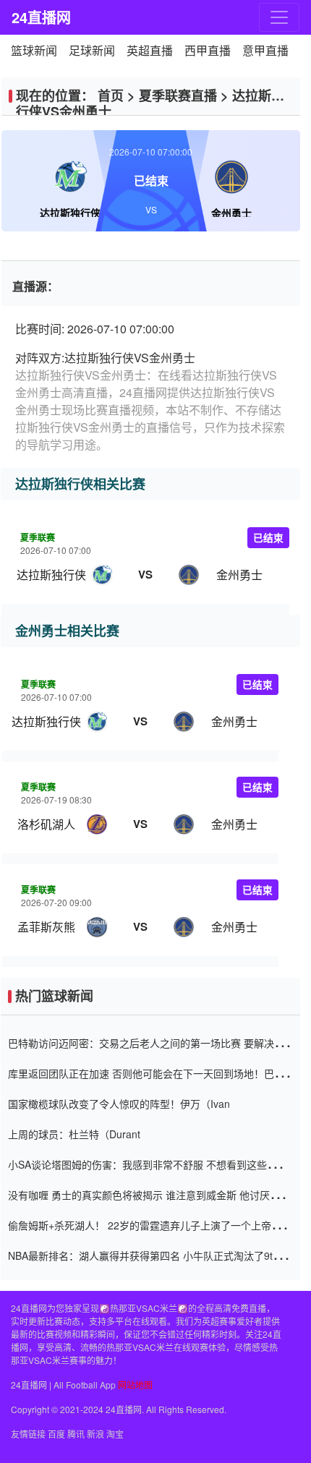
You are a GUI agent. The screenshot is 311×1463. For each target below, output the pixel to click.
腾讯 (76, 1434)
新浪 (95, 1434)
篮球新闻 (34, 50)
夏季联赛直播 (178, 95)
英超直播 (150, 50)
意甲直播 (265, 50)
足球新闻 (92, 50)
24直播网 (40, 17)
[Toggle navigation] (279, 17)
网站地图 (135, 1384)
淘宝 (115, 1434)
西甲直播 (207, 50)
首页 (111, 95)
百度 (56, 1434)
